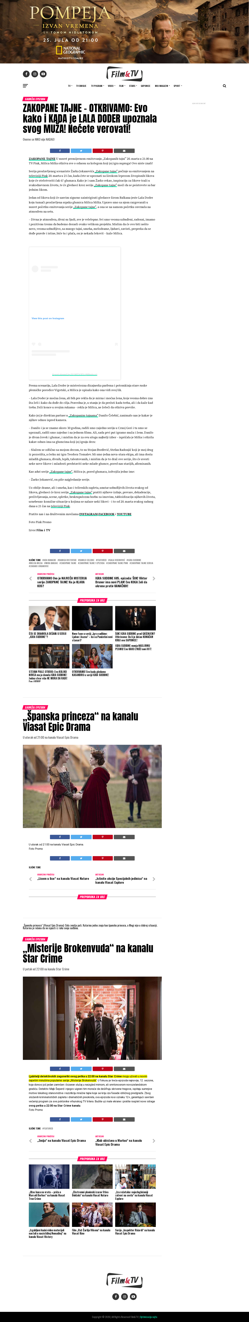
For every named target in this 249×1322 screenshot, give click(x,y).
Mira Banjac (52, 563)
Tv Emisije (81, 85)
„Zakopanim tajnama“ (83, 415)
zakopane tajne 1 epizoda (92, 563)
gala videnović (117, 560)
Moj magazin (161, 85)
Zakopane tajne (68, 563)
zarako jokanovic (39, 566)
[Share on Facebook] (60, 151)
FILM (121, 85)
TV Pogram (96, 85)
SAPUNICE (145, 85)
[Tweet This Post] (81, 151)
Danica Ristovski (67, 560)
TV (69, 85)
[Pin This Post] (103, 151)
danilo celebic (86, 560)
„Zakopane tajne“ (106, 171)
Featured (102, 560)
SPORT (177, 85)
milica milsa (36, 563)
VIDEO (110, 85)
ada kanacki (50, 560)
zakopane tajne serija (142, 563)
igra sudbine (134, 560)
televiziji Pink (38, 176)
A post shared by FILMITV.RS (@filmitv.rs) (74, 374)
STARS (132, 85)
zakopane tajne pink (118, 563)
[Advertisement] (199, 127)
